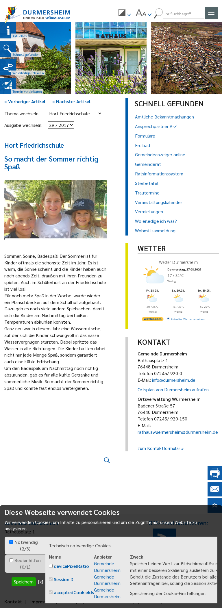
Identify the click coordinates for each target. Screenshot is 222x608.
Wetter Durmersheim (178, 262)
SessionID (63, 579)
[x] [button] (40, 582)
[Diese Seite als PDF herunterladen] (215, 478)
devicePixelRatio (71, 566)
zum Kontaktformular (159, 448)
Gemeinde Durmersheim (107, 566)
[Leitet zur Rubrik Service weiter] (8, 67)
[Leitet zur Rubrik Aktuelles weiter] (8, 30)
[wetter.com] (152, 320)
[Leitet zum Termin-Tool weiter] (8, 86)
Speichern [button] (24, 582)
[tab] (25, 546)
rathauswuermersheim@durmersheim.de (178, 432)
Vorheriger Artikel (24, 101)
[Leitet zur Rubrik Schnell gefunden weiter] (8, 49)
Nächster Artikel (71, 101)
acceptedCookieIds (74, 592)
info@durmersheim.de (173, 380)
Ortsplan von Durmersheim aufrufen (173, 389)
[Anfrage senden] (215, 495)
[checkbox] (11, 542)
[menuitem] (124, 13)
